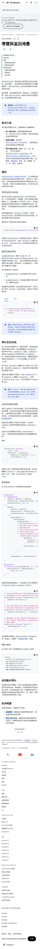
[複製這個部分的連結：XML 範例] (12, 645)
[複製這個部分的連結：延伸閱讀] (13, 703)
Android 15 (5, 847)
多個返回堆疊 (6, 418)
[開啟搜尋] (27, 2)
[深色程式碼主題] (34, 228)
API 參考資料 (6, 875)
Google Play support (8, 897)
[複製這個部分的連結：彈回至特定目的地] (20, 192)
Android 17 (5, 840)
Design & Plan (20, 35)
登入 (36, 2)
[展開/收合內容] (15, 55)
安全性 (4, 772)
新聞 (3, 778)
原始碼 (4, 775)
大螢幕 (4, 819)
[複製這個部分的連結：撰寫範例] (12, 482)
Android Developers (8, 35)
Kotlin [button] (6, 299)
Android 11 (5, 860)
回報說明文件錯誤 (7, 894)
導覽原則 (14, 161)
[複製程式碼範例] (37, 228)
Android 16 (5, 844)
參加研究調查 (6, 900)
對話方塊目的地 (11, 718)
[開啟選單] (3, 2)
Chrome (4, 917)
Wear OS (4, 822)
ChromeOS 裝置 (7, 825)
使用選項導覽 (23, 639)
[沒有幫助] (17, 38)
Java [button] (15, 299)
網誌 (3, 782)
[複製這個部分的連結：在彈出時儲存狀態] (20, 404)
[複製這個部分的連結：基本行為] (13, 123)
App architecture (10, 10)
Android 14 (5, 850)
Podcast (4, 785)
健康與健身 (5, 800)
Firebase (4, 920)
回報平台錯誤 (6, 890)
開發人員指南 (6, 872)
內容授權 (27, 740)
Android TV (5, 832)
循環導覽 (9, 712)
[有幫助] (14, 38)
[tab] (6, 298)
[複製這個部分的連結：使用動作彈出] (18, 680)
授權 (9, 934)
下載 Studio (5, 878)
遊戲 (3, 794)
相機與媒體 (5, 803)
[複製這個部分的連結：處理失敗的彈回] (18, 251)
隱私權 (4, 807)
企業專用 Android (7, 769)
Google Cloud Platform (9, 923)
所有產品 (4, 926)
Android (4, 765)
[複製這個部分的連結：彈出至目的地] (18, 342)
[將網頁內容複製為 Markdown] (11, 49)
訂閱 (32, 939)
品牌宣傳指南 (17, 934)
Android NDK (6, 882)
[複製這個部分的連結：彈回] (9, 172)
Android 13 (5, 853)
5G (3, 810)
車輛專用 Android (7, 828)
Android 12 (5, 857)
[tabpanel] (20, 309)
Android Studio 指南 (8, 869)
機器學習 (4, 797)
